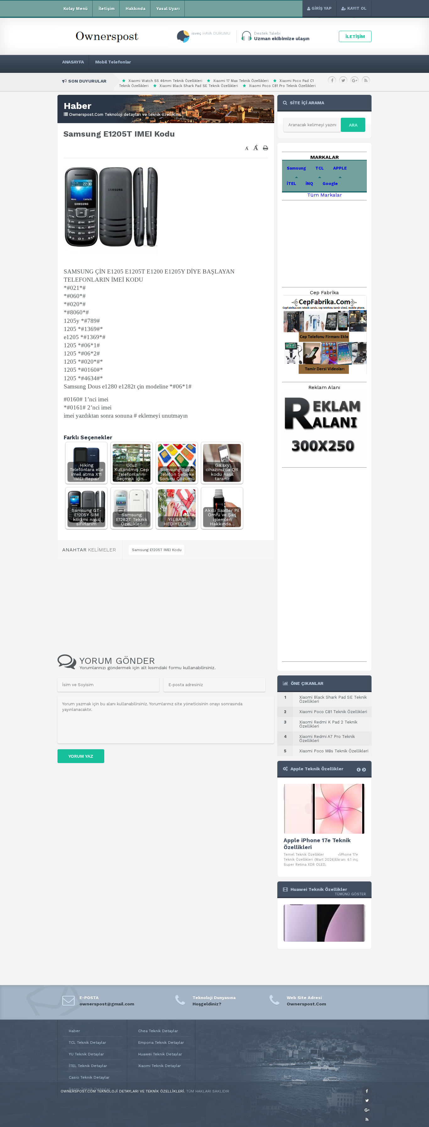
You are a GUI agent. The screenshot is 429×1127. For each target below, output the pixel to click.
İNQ (309, 183)
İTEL (291, 183)
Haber (74, 1031)
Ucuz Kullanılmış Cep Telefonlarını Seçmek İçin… (131, 472)
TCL (319, 168)
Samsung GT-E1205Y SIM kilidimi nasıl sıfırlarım (86, 517)
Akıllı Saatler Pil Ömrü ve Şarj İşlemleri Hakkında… (222, 517)
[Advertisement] (142, 149)
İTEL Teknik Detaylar (88, 1066)
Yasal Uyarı (168, 8)
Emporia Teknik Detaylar (161, 1042)
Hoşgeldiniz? (207, 1004)
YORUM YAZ (80, 756)
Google (330, 183)
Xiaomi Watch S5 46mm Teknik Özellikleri (165, 81)
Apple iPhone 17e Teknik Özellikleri (317, 843)
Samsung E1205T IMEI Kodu (157, 550)
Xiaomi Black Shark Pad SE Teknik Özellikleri (199, 86)
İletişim (107, 8)
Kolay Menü (75, 8)
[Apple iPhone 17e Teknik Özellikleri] (324, 809)
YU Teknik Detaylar (86, 1054)
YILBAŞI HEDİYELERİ (177, 521)
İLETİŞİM (355, 36)
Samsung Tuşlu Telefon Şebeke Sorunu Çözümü (177, 474)
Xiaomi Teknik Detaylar (159, 1066)
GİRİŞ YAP (322, 8)
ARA (353, 124)
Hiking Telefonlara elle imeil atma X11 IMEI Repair (86, 472)
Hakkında (135, 8)
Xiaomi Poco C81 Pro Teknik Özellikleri (282, 86)
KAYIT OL (357, 8)
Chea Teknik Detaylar (158, 1031)
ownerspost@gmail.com (106, 1004)
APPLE (340, 168)
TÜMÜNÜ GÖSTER (350, 894)
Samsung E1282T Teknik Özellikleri (131, 519)
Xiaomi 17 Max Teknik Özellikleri (241, 81)
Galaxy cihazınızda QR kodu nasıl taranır (222, 472)
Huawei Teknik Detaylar (160, 1054)
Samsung (296, 168)
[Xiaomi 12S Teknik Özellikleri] (324, 940)
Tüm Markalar (324, 195)
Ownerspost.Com (306, 1004)
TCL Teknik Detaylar (87, 1042)
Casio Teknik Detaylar (89, 1077)
